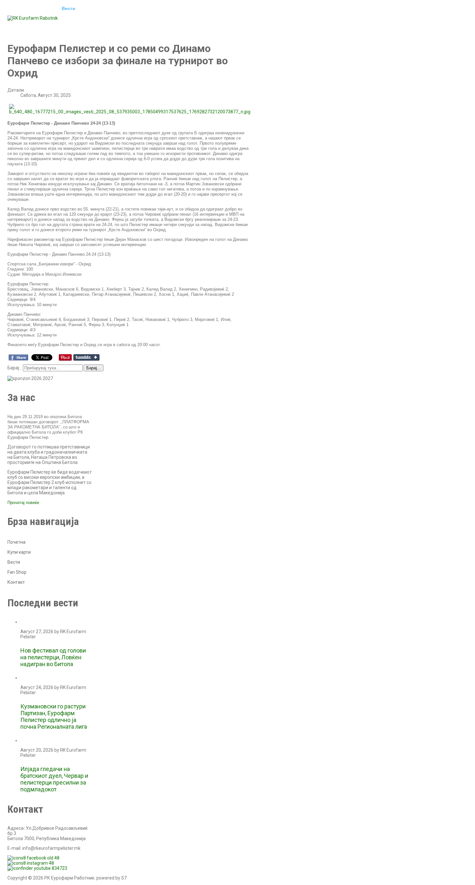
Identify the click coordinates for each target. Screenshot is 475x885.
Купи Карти (25, 26)
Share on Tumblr (86, 357)
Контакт (86, 26)
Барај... (14, 367)
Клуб (46, 8)
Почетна (21, 8)
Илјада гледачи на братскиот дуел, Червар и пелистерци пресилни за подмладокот (54, 779)
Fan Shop (16, 572)
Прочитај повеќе (23, 502)
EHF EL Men (98, 8)
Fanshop (58, 26)
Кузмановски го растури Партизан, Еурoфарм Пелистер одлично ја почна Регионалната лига (53, 716)
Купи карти (19, 552)
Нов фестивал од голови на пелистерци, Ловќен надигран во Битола (53, 657)
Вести (68, 8)
